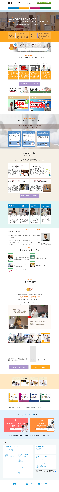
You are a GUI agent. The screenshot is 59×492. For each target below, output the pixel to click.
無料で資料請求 (41, 428)
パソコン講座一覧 (11, 11)
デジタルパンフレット (46, 1)
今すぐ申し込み (15, 428)
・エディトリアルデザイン (8, 453)
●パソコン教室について (39, 448)
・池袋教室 (45, 459)
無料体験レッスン (21, 259)
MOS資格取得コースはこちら (40, 265)
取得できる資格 (19, 11)
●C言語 (19, 474)
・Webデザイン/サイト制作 (8, 450)
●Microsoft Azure (21, 467)
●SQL (19, 473)
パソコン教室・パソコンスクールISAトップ (16, 407)
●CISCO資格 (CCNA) (21, 468)
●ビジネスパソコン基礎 (22, 456)
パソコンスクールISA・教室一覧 (29, 407)
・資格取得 (6, 455)
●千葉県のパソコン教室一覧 (40, 465)
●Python (19, 472)
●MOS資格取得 (20, 450)
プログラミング (36, 24)
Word (16, 24)
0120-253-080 (24, 435)
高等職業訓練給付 (40, 11)
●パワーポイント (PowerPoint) (23, 454)
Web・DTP (29, 24)
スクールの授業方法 (26, 11)
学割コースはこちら (17, 272)
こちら (45, 258)
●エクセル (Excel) (21, 453)
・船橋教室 (41, 466)
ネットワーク (44, 24)
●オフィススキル (38, 449)
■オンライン (38, 467)
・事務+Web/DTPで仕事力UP (9, 456)
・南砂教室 (48, 459)
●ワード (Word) (21, 455)
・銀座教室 (41, 459)
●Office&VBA (20, 461)
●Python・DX (20, 459)
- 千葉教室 (37, 466)
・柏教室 (44, 466)
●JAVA (19, 471)
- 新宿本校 (37, 459)
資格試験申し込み (47, 11)
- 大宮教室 (37, 464)
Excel (13, 24)
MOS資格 (21, 24)
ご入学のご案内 (33, 11)
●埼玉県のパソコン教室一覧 (40, 463)
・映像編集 (6, 454)
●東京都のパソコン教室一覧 (40, 458)
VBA (25, 24)
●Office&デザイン (21, 460)
